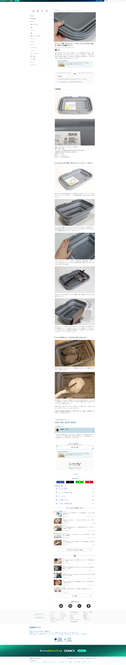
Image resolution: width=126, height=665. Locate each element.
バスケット (70, 147)
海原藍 (58, 49)
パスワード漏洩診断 (55, 632)
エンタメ (32, 50)
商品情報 (60, 76)
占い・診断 (32, 59)
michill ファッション (91, 563)
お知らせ (32, 15)
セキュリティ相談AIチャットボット (73, 632)
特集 (31, 33)
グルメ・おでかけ (34, 53)
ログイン (32, 21)
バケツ (62, 422)
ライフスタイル (33, 47)
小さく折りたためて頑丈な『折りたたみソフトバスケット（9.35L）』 (73, 79)
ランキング (32, 30)
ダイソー (64, 155)
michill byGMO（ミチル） (59, 10)
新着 (31, 27)
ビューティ (32, 41)
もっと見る (75, 595)
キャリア (32, 61)
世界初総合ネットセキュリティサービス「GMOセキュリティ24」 (40, 632)
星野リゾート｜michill (35, 36)
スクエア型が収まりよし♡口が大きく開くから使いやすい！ (70, 81)
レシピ (31, 44)
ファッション (33, 38)
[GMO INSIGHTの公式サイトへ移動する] (35, 627)
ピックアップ (33, 64)
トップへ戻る (74, 474)
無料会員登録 (33, 18)
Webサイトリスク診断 (62, 632)
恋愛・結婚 (32, 56)
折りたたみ (61, 147)
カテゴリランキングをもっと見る (75, 549)
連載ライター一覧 (34, 24)
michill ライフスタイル (91, 516)
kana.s (94, 592)
